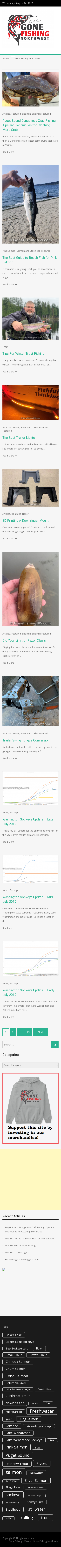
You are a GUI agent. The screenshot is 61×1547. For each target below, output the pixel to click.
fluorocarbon (14, 1412)
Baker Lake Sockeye (20, 1342)
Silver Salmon (36, 1480)
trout (45, 1517)
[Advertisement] (30, 1179)
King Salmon (29, 1419)
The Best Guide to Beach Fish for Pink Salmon (29, 1238)
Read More (8, 151)
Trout (5, 346)
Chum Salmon (16, 1369)
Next (40, 1032)
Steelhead (13, 1509)
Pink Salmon (8, 250)
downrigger (15, 1403)
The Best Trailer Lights (18, 438)
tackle (8, 1518)
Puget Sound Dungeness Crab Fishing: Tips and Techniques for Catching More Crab (29, 125)
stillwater (36, 1509)
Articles (6, 113)
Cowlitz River (45, 1389)
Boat (39, 1348)
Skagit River (13, 1487)
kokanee (12, 1426)
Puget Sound (18, 1455)
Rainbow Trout (17, 1463)
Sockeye (14, 812)
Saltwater (36, 1473)
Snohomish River (36, 1487)
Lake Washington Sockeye (39, 1426)
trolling (26, 1517)
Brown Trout (38, 1355)
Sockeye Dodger (35, 1495)
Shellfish (26, 113)
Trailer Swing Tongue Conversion (25, 740)
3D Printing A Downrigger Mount (25, 520)
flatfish (35, 1403)
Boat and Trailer (11, 427)
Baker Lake (14, 1335)
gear (9, 1419)
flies (48, 1403)
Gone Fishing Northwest (46, 1541)
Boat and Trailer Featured (34, 427)
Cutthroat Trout (18, 1396)
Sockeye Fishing (12, 1502)
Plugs (37, 1448)
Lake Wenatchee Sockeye (24, 1440)
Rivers (41, 1463)
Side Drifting (11, 1481)
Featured (16, 113)
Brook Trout (14, 1355)
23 (28, 1032)
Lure (52, 1440)
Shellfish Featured (41, 113)
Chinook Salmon (18, 1361)
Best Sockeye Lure (17, 1348)
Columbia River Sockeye (18, 1389)
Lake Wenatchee (18, 1433)
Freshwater (42, 1411)
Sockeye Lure (35, 1502)
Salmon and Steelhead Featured (33, 250)
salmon (14, 1472)
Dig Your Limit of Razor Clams (24, 640)
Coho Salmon (17, 1375)
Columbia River (16, 1383)
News (5, 812)
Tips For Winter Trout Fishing (23, 354)
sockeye (13, 1494)
